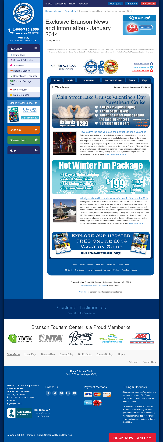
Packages (84, 3)
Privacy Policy (66, 354)
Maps (127, 264)
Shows (48, 3)
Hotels (72, 3)
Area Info (125, 270)
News (90, 270)
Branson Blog (48, 354)
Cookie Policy (85, 354)
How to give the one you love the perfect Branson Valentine (113, 132)
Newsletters (70, 10)
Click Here (83, 292)
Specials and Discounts (25, 75)
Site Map (133, 362)
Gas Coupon (80, 270)
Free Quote (115, 3)
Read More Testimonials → (81, 313)
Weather (116, 270)
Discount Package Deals (21, 83)
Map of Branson (21, 94)
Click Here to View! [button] (30, 117)
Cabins (134, 270)
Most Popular (20, 89)
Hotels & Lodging (22, 70)
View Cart (150, 3)
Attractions (18, 65)
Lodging (90, 264)
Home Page (19, 54)
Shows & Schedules (23, 60)
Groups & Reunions (102, 270)
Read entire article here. (115, 154)
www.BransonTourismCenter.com (94, 285)
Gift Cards (68, 270)
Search (133, 3)
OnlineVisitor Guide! (30, 110)
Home (74, 264)
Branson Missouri (53, 10)
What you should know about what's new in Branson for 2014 (114, 198)
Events (120, 264)
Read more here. (135, 223)
